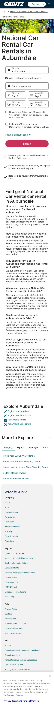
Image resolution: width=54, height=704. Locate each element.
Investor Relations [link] (12, 526)
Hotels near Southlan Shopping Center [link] (21, 461)
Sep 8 (37, 96)
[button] (27, 135)
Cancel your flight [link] (12, 655)
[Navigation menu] (49, 4)
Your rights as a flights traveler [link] (17, 669)
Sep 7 (15, 96)
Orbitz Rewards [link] (11, 536)
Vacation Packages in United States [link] (20, 572)
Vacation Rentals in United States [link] (19, 558)
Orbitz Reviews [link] (11, 577)
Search (27, 143)
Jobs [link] (7, 507)
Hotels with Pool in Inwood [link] (16, 478)
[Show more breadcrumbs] (4, 11)
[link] (27, 412)
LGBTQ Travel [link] (11, 587)
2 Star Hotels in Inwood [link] (14, 473)
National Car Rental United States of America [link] (29, 12)
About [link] (7, 502)
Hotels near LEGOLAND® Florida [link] (19, 455)
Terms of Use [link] (10, 619)
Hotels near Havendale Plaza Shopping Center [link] (25, 467)
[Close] (50, 676)
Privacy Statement (13, 701)
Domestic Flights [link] (12, 568)
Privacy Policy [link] (11, 609)
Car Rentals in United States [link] (16, 563)
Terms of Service (30, 701)
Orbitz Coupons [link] (11, 582)
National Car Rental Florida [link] (13, 17)
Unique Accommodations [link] (15, 592)
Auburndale (18, 71)
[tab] (8, 447)
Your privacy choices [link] (13, 633)
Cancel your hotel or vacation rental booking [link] (23, 650)
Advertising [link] (9, 541)
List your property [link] (12, 512)
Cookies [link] (8, 614)
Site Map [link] (8, 531)
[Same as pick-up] (27, 86)
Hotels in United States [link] (14, 553)
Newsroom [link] (9, 522)
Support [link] (8, 645)
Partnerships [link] (10, 517)
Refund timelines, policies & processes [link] (21, 660)
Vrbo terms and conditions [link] (16, 623)
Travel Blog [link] (9, 597)
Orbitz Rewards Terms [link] (14, 628)
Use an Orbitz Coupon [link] (14, 665)
